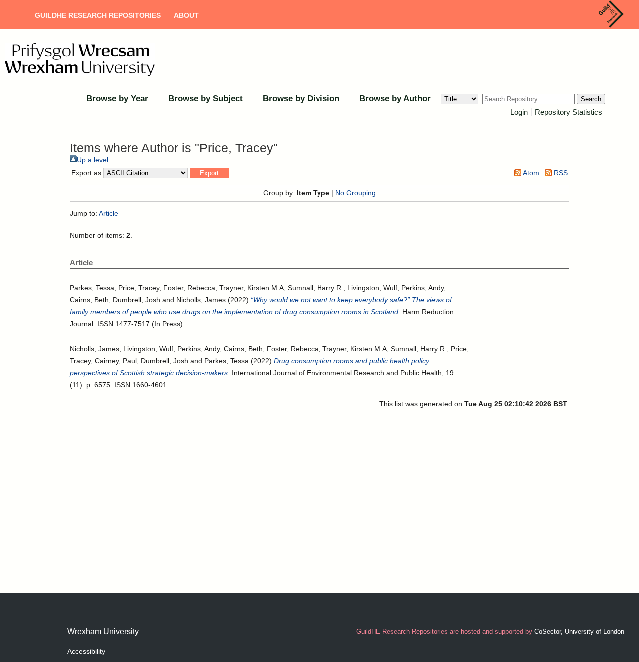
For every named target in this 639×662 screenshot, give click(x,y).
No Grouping (355, 193)
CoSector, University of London (579, 631)
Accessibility (86, 651)
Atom (530, 173)
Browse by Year (117, 98)
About (186, 15)
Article (108, 213)
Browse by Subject (205, 98)
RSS (560, 173)
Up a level (92, 160)
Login (519, 112)
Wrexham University (103, 631)
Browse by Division (301, 98)
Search (591, 99)
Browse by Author (395, 98)
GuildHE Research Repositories (98, 15)
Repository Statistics (568, 112)
